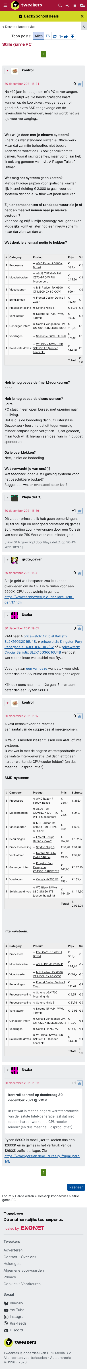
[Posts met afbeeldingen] (55, 35)
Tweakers (11, 1353)
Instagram (18, 1316)
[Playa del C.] (14, 498)
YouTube (17, 1310)
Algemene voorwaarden (24, 1270)
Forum (6, 1196)
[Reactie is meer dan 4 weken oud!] (21, 83)
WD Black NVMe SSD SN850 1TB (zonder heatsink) (48, 348)
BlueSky (16, 1303)
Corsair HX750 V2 (47, 879)
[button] (5, 5)
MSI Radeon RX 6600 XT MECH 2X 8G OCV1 (45, 827)
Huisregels (12, 1263)
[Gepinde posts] (72, 35)
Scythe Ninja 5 (45, 307)
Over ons (28, 1257)
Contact (10, 1257)
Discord (16, 1330)
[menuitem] (60, 5)
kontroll (28, 70)
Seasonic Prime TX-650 (51, 336)
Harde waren (24, 1196)
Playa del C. (31, 497)
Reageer (76, 1187)
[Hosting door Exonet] (24, 1229)
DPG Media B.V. (59, 1353)
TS (48, 36)
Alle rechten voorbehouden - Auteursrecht (37, 1358)
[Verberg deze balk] (82, 16)
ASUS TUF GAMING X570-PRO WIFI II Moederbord (47, 277)
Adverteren (13, 1250)
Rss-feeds (18, 1323)
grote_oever (32, 559)
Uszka (27, 614)
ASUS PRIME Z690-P (49, 964)
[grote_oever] (14, 560)
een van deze (36, 668)
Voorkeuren (31, 1284)
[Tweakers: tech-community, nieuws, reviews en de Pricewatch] (26, 5)
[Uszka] (14, 615)
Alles (39, 36)
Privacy (10, 1277)
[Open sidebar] (84, 26)
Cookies (10, 1284)
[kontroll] (14, 71)
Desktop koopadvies (20, 26)
